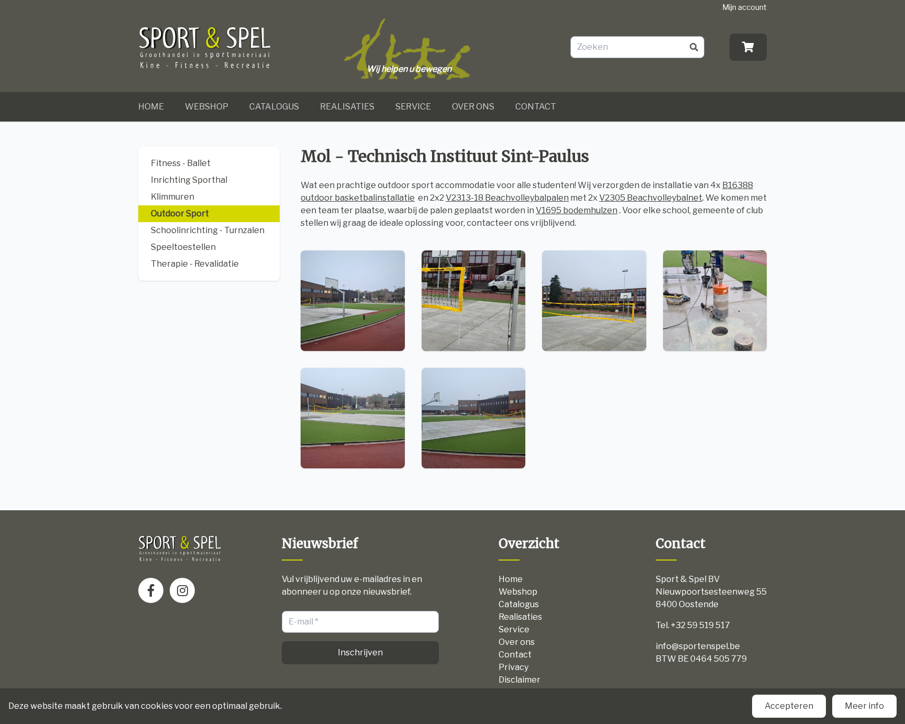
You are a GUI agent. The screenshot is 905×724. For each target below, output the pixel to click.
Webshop (206, 107)
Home (151, 107)
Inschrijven (360, 652)
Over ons (473, 107)
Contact (535, 107)
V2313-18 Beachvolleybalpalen (507, 198)
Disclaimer (519, 680)
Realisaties (347, 107)
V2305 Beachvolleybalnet (650, 198)
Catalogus (274, 107)
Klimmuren (172, 197)
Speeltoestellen (183, 247)
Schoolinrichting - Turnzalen (207, 230)
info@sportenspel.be (698, 646)
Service (413, 107)
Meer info (864, 706)
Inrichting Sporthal (189, 180)
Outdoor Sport (180, 213)
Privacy (513, 667)
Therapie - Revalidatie (195, 264)
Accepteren (789, 706)
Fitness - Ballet (181, 163)
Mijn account (744, 7)
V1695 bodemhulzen (576, 210)
